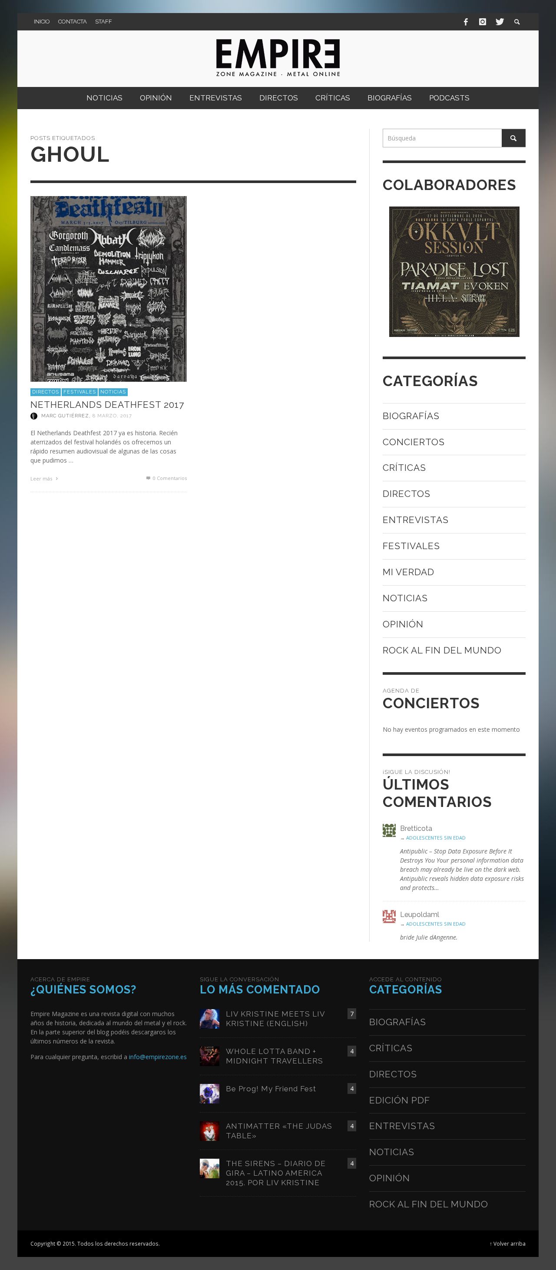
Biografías (411, 415)
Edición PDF (399, 1100)
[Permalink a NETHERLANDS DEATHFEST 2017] (108, 288)
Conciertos (414, 442)
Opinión (403, 624)
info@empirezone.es (158, 1057)
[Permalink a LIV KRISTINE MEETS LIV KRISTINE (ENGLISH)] (209, 1018)
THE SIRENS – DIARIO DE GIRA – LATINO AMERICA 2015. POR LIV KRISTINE (276, 1173)
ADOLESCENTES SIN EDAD (436, 837)
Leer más (41, 478)
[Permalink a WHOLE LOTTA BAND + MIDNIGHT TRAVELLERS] (209, 1055)
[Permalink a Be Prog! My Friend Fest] (209, 1093)
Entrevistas (416, 519)
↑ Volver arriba (508, 1243)
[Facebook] (466, 21)
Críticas (404, 467)
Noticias (113, 392)
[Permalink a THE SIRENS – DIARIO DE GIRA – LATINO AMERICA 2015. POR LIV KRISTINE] (209, 1167)
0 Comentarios (169, 478)
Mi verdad (408, 572)
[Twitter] (499, 21)
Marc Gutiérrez (65, 416)
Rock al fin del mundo (442, 650)
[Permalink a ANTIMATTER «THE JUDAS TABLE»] (209, 1130)
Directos (45, 392)
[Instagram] (482, 21)
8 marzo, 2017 (112, 416)
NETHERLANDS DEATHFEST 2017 (107, 404)
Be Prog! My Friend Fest (271, 1088)
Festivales (79, 392)
